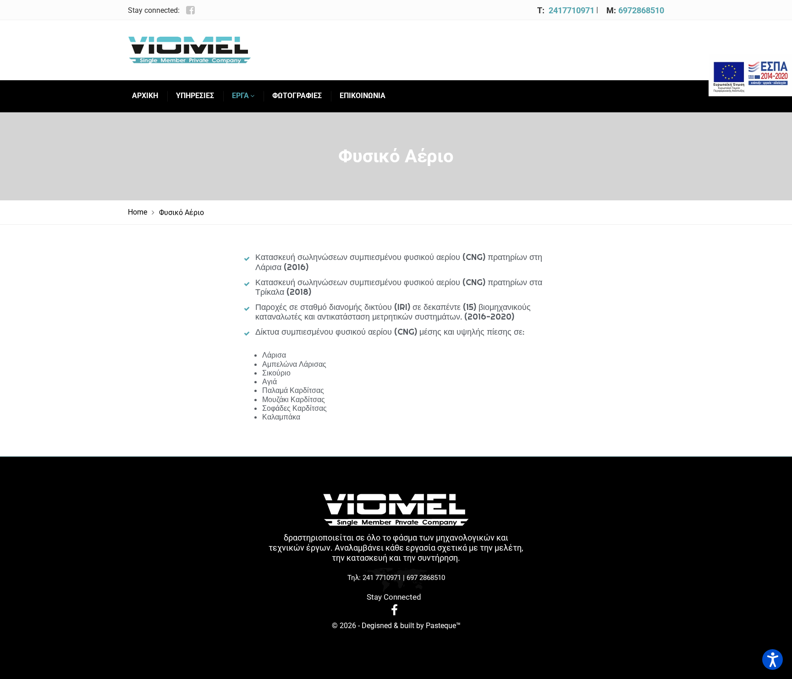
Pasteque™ (443, 625)
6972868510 (641, 10)
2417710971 (571, 10)
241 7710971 (382, 578)
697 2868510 (426, 578)
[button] (772, 659)
